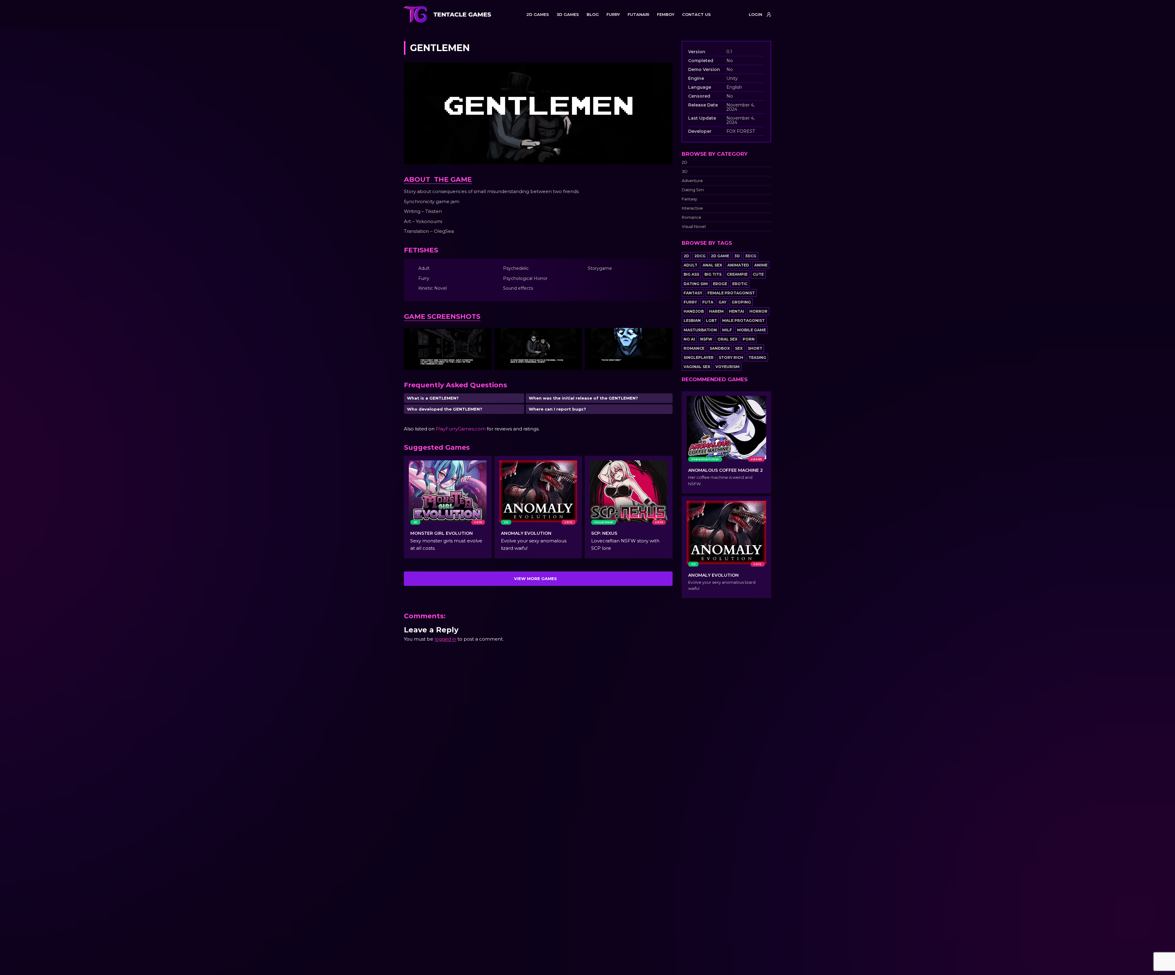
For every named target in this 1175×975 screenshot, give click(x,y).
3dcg (750, 256)
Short (755, 348)
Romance (691, 217)
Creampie (737, 274)
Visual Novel (694, 227)
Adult (690, 265)
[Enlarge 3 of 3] (665, 336)
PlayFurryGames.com (461, 429)
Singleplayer (699, 357)
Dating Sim (693, 190)
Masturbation (700, 330)
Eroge (720, 283)
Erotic (740, 283)
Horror (758, 311)
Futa (707, 302)
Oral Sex (727, 339)
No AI (689, 339)
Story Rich (731, 357)
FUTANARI (638, 14)
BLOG (593, 14)
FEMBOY (665, 14)
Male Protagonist (743, 320)
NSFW (706, 339)
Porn (749, 339)
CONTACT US (696, 14)
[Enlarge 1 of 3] (484, 336)
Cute (758, 274)
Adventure (692, 181)
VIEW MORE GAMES (535, 578)
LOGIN (755, 14)
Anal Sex (712, 265)
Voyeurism (727, 366)
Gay (722, 302)
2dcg (700, 256)
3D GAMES (568, 14)
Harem (716, 311)
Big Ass (691, 274)
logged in (445, 639)
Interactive (692, 208)
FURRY (613, 14)
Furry (690, 302)
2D (684, 162)
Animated (738, 265)
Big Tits (713, 274)
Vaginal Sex (697, 366)
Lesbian (692, 320)
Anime (760, 265)
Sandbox (720, 348)
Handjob (694, 311)
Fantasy (689, 199)
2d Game (720, 256)
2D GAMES (537, 14)
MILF (727, 330)
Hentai (736, 311)
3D (685, 171)
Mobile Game (751, 330)
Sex (739, 348)
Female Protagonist (731, 293)
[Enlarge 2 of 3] (574, 336)
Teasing (757, 357)
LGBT (711, 320)
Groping (741, 302)
